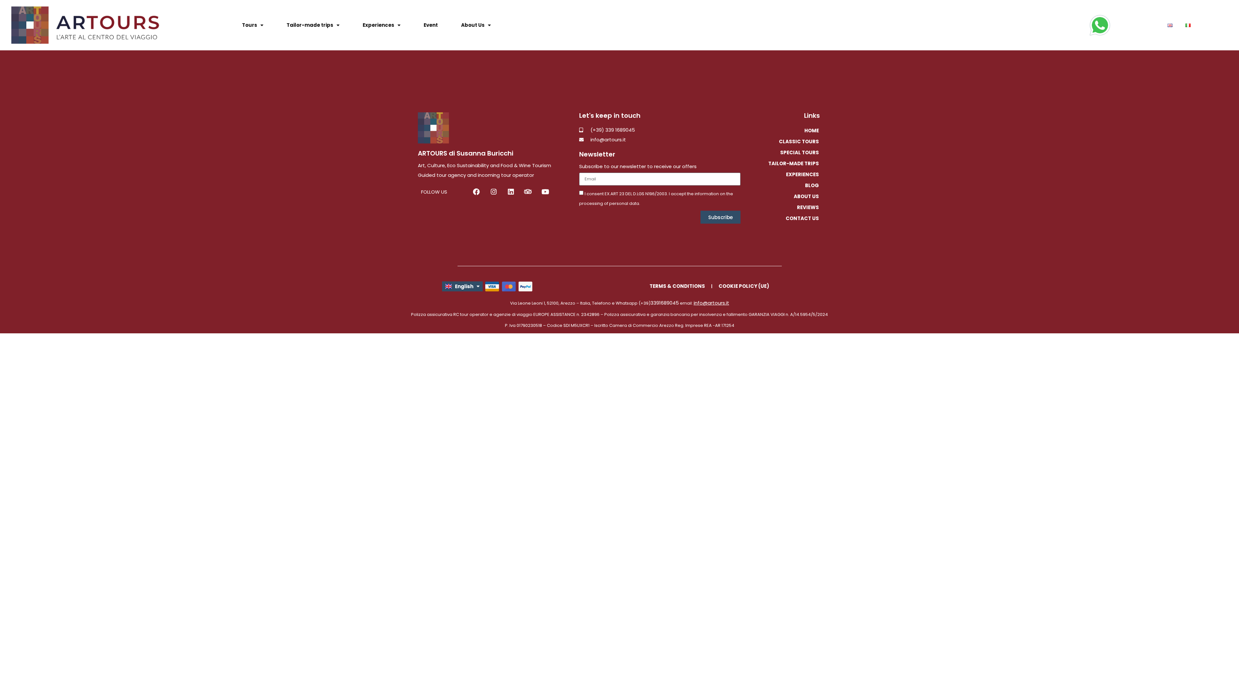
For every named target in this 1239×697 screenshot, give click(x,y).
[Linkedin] (510, 192)
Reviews (808, 207)
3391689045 (664, 302)
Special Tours (799, 152)
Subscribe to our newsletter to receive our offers (638, 167)
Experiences (378, 25)
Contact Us (802, 218)
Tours (249, 25)
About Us (473, 25)
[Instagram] (493, 192)
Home (811, 130)
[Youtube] (545, 192)
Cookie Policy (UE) (744, 286)
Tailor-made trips (310, 25)
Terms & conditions (677, 286)
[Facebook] (476, 192)
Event (431, 25)
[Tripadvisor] (528, 192)
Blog (812, 185)
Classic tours (799, 141)
